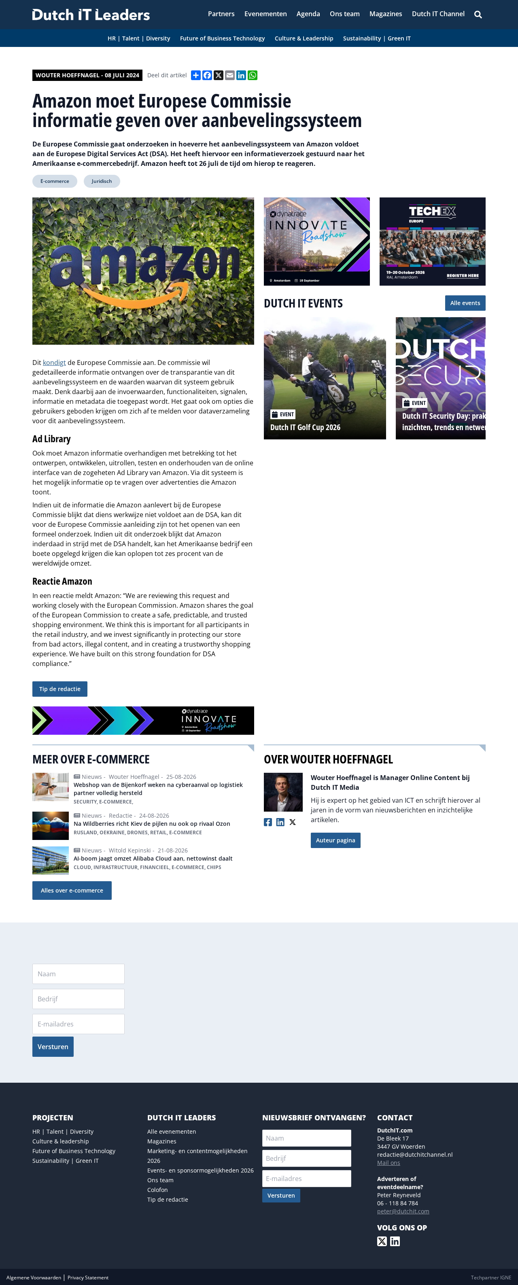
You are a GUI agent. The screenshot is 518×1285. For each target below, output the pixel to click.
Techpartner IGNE (491, 1277)
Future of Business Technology (73, 1151)
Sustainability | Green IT (65, 1160)
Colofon (157, 1190)
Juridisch (102, 181)
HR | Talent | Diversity (62, 1131)
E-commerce (54, 181)
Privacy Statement (88, 1277)
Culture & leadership (60, 1141)
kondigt (54, 362)
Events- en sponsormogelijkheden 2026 (200, 1170)
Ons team (160, 1180)
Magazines (161, 1141)
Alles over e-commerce (72, 890)
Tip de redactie (60, 689)
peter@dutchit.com (403, 1211)
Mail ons (388, 1162)
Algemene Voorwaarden (34, 1277)
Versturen (53, 1046)
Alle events (465, 303)
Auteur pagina (335, 840)
